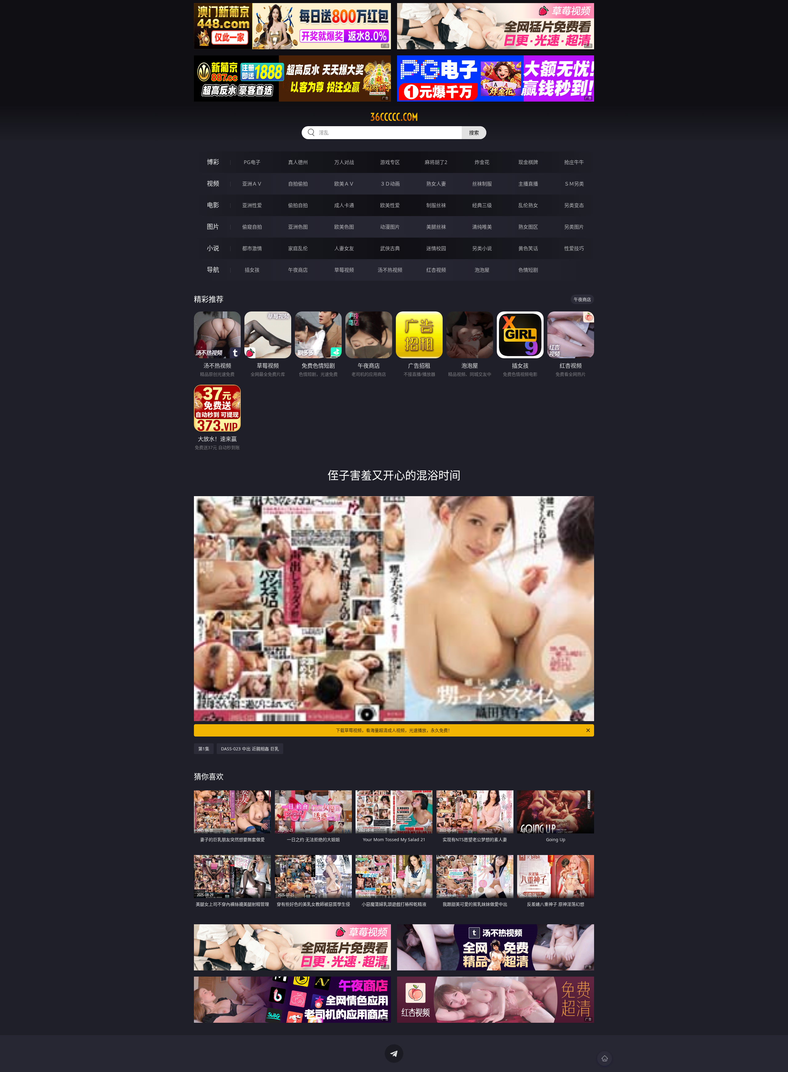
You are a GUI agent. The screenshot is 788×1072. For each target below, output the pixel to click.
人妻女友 (344, 248)
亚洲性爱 (252, 205)
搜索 (474, 132)
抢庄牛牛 (574, 162)
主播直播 (528, 183)
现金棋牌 (528, 162)
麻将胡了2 (436, 162)
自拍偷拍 (298, 183)
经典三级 (482, 205)
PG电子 (252, 162)
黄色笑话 (528, 248)
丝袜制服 (482, 183)
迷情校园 (436, 248)
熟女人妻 (436, 183)
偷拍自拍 (298, 205)
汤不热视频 (390, 270)
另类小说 (482, 248)
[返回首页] (604, 1058)
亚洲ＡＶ (252, 183)
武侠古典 (390, 248)
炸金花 (482, 162)
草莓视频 (344, 270)
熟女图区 (528, 226)
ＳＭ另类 (574, 183)
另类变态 (574, 205)
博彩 (213, 162)
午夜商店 (298, 270)
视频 (213, 183)
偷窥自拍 (252, 226)
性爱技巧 (574, 248)
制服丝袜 (436, 205)
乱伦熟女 (528, 205)
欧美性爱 (390, 205)
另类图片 (574, 226)
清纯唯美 (482, 226)
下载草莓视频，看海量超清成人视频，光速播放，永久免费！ (394, 730)
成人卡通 (344, 205)
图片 (213, 227)
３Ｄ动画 (390, 183)
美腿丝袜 (436, 226)
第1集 (203, 749)
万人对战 (344, 162)
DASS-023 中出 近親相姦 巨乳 (250, 749)
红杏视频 (436, 270)
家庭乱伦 (298, 248)
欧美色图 (344, 226)
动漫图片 (390, 226)
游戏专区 (390, 162)
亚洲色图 (298, 226)
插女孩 (252, 270)
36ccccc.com (394, 117)
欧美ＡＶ (344, 183)
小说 (213, 248)
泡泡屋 (482, 270)
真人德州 (298, 162)
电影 (213, 205)
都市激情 (252, 248)
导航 (213, 270)
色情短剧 (528, 270)
